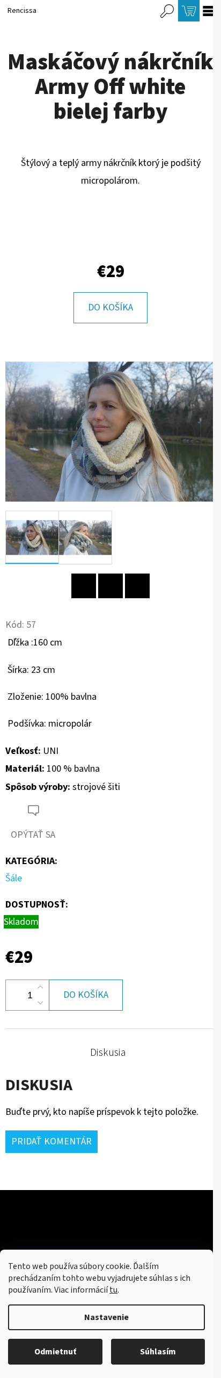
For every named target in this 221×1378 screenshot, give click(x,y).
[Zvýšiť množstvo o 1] (40, 987)
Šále (13, 878)
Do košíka (110, 307)
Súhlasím (158, 1352)
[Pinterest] (83, 586)
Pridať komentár (51, 1141)
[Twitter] (137, 586)
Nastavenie (106, 1317)
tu (113, 1290)
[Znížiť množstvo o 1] (40, 1002)
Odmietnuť (55, 1352)
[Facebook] (110, 586)
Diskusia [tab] (108, 1052)
